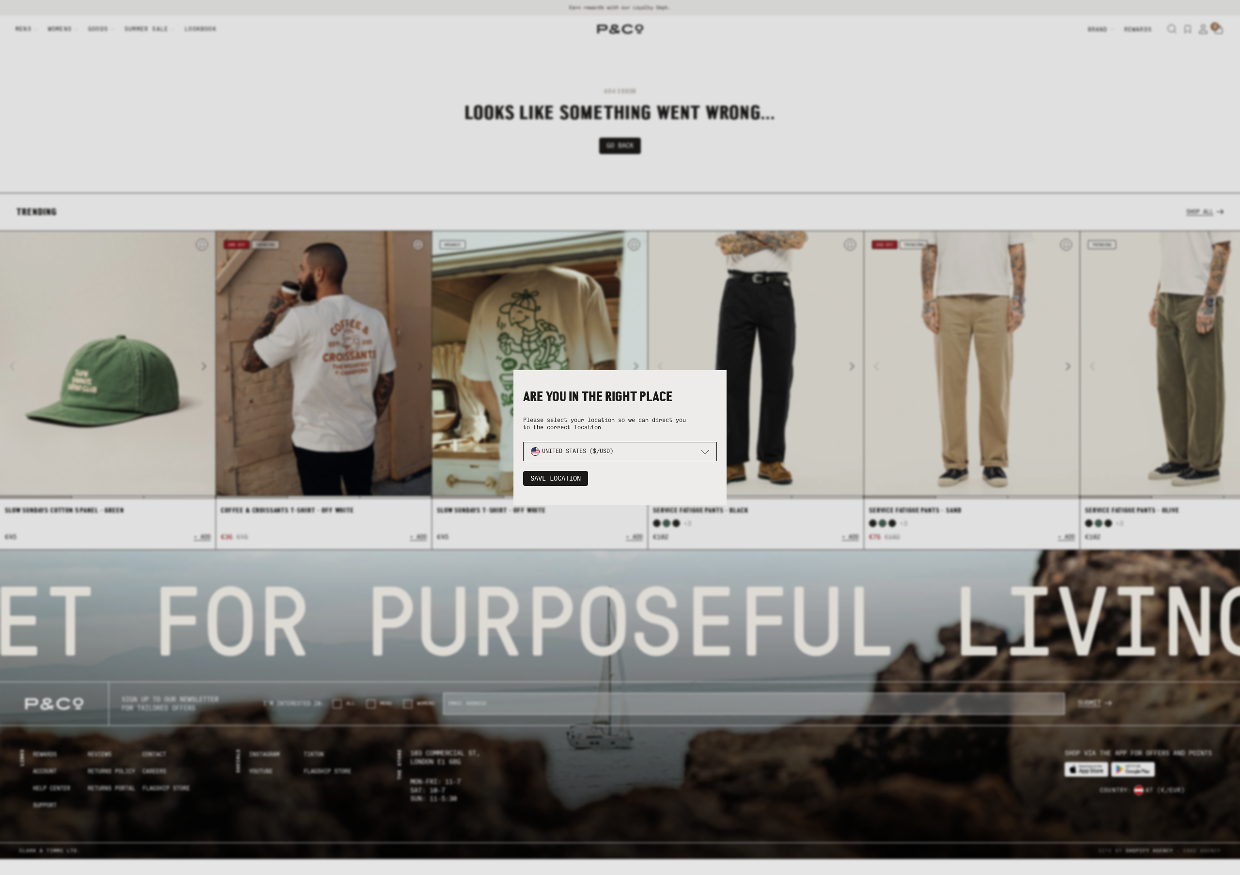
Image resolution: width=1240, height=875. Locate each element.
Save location (555, 478)
